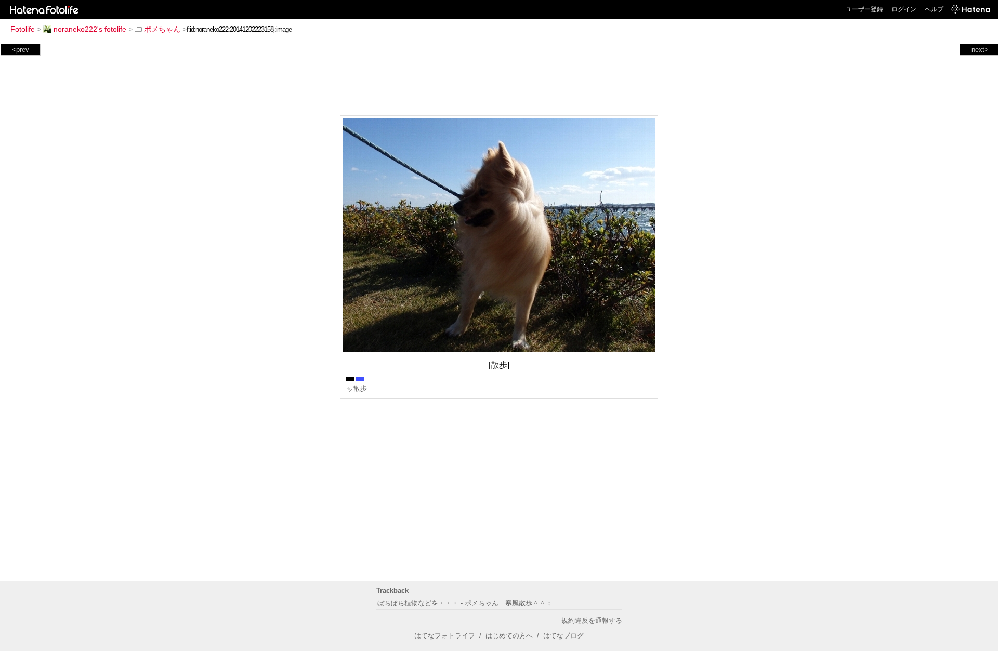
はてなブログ (563, 636)
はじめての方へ (509, 636)
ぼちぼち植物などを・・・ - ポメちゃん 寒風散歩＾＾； (465, 603)
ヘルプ (934, 9)
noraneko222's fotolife (90, 29)
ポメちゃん (162, 29)
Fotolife (22, 29)
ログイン (903, 9)
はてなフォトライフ (444, 636)
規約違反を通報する (591, 621)
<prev (20, 50)
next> (980, 50)
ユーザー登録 (864, 9)
